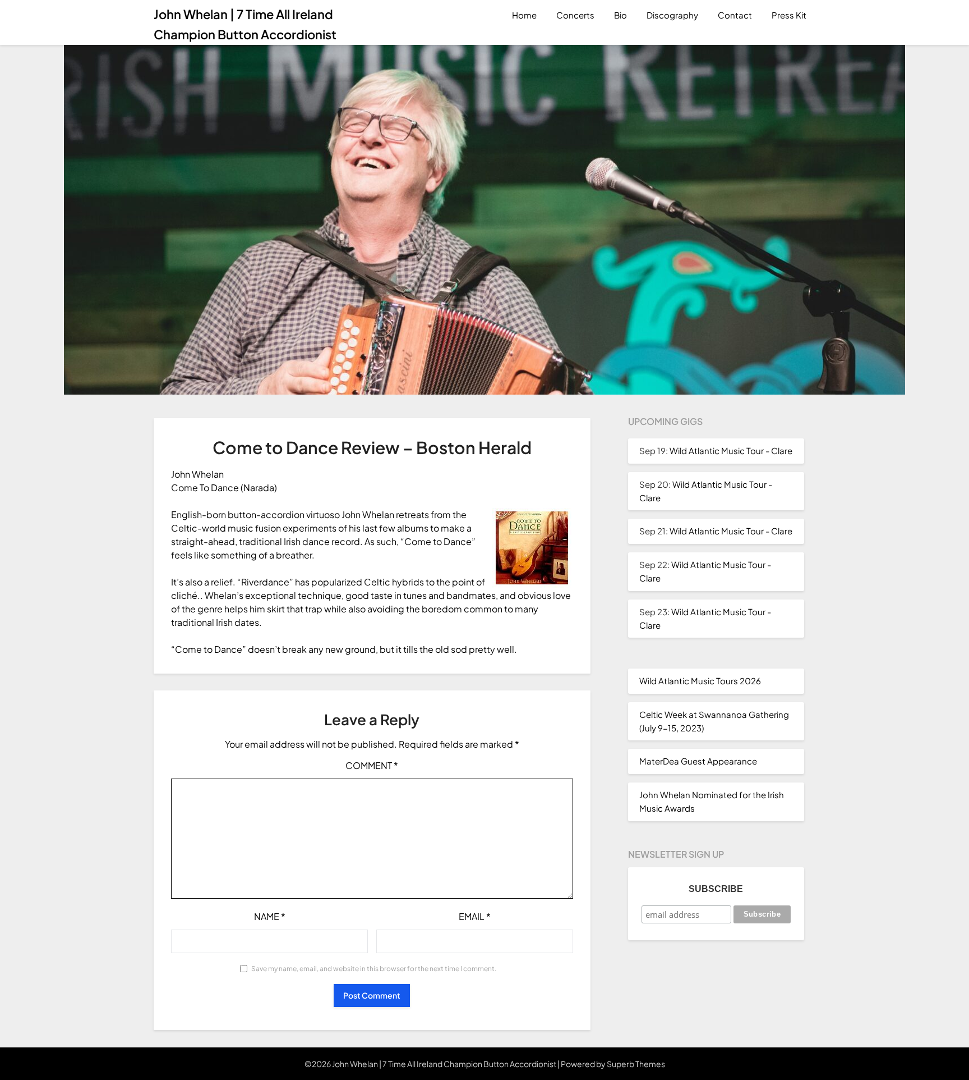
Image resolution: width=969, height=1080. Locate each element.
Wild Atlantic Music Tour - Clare (731, 450)
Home (524, 15)
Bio (620, 15)
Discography (672, 15)
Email (475, 916)
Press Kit (789, 15)
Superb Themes (636, 1064)
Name (269, 916)
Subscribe (716, 889)
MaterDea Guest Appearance (698, 761)
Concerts (575, 15)
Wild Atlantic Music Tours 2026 (700, 680)
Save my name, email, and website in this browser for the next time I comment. (373, 968)
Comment (371, 765)
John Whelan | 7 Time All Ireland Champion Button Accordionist (245, 24)
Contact (735, 15)
